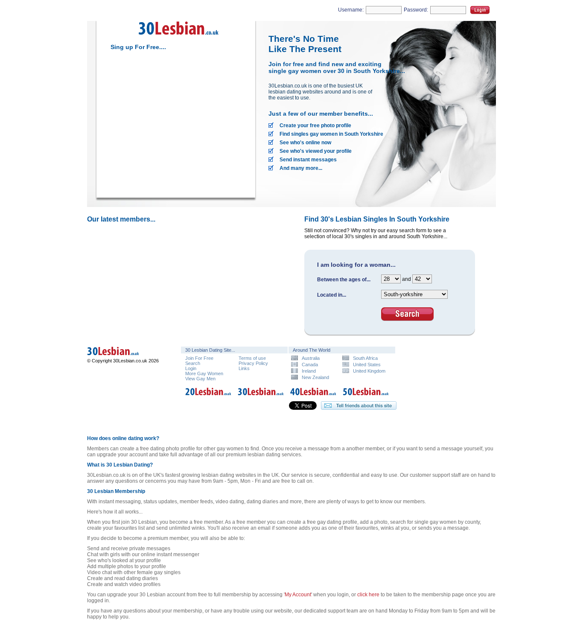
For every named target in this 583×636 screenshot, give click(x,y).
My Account (298, 595)
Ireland (309, 370)
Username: (351, 10)
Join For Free (199, 358)
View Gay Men (200, 378)
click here (368, 595)
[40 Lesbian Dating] (313, 396)
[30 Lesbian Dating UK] (125, 356)
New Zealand (315, 377)
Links (244, 368)
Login (480, 10)
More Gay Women (204, 373)
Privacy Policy (253, 363)
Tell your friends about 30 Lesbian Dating (358, 405)
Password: (416, 10)
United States (367, 364)
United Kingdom (369, 370)
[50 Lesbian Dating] (366, 396)
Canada (310, 364)
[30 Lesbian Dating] (178, 38)
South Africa (365, 358)
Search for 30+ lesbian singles (407, 314)
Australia (311, 358)
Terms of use (252, 358)
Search (192, 363)
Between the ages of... (343, 280)
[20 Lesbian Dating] (208, 396)
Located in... (331, 295)
